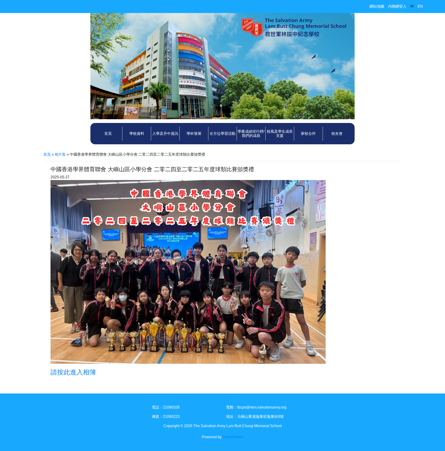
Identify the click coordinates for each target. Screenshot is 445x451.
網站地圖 (376, 6)
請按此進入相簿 (73, 372)
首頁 (108, 133)
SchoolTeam (232, 437)
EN (420, 6)
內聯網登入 (397, 6)
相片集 (60, 154)
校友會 (337, 133)
